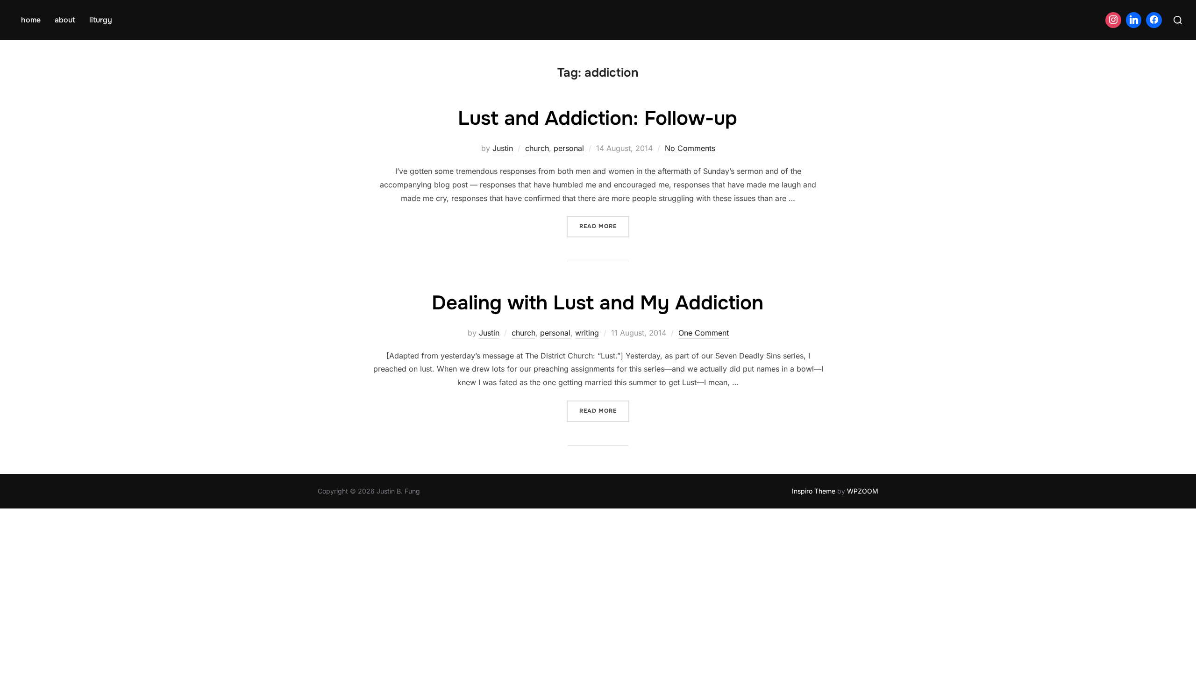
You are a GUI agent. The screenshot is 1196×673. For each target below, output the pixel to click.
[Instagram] (1113, 20)
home (31, 20)
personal (569, 148)
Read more (604, 226)
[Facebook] (1154, 20)
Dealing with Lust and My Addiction (597, 302)
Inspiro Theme (813, 491)
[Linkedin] (1134, 20)
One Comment (703, 332)
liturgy (100, 20)
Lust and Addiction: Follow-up (597, 118)
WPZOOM (862, 491)
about (65, 20)
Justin (502, 148)
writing (587, 332)
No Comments (690, 148)
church (537, 148)
